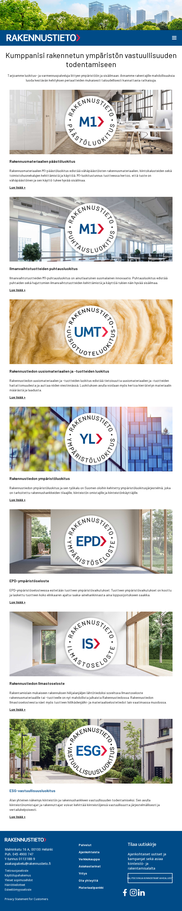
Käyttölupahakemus (18, 875)
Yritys (83, 873)
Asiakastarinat (90, 866)
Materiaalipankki (91, 887)
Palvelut (85, 845)
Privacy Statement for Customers (26, 899)
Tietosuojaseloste (16, 870)
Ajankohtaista (89, 852)
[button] (174, 38)
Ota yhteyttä (88, 880)
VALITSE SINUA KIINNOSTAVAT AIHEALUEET (150, 878)
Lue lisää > (17, 187)
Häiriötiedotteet (15, 885)
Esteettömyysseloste (18, 889)
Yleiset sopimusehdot (19, 880)
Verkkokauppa (89, 859)
